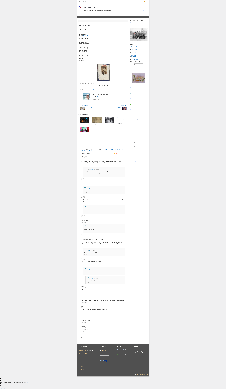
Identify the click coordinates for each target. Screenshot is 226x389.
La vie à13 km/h (104, 349)
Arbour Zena (91, 169)
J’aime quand (95, 124)
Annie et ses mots (83, 351)
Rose (90, 188)
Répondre (3, 388)
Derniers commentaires (86, 367)
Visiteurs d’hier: (138, 352)
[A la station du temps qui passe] (122, 118)
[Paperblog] (105, 361)
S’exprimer (103, 350)
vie (93, 89)
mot (89, 89)
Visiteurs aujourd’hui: (139, 351)
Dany (98, 96)
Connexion (123, 144)
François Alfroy (104, 351)
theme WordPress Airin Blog (142, 374)
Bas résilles (118, 107)
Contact (125, 17)
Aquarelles (96, 17)
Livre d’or (120, 17)
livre (87, 89)
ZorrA (80, 124)
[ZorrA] (84, 120)
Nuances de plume (83, 350)
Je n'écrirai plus (89, 107)
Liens (111, 17)
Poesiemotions (82, 349)
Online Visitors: (138, 349)
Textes (91, 17)
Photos (107, 17)
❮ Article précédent (84, 105)
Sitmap (114, 17)
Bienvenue (81, 17)
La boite (81, 133)
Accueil (80, 21)
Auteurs (130, 17)
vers (91, 89)
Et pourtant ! (107, 124)
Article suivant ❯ (123, 105)
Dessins (102, 17)
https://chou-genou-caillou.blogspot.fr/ (110, 271)
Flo (89, 250)
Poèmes (86, 17)
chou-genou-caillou (83, 353)
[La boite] (84, 129)
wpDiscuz (89, 337)
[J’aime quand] (97, 120)
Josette (90, 207)
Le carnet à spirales (92, 7)
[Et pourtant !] (110, 120)
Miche (90, 269)
